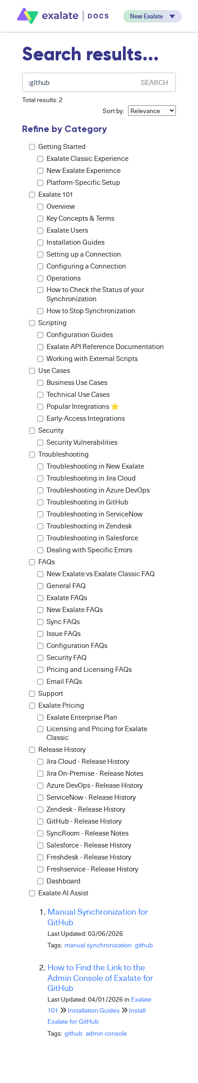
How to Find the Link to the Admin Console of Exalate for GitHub (100, 977)
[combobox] (78, 82)
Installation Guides (76, 242)
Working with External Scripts (92, 358)
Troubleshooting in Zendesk (89, 525)
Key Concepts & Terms (80, 218)
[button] (152, 16)
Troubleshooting (63, 454)
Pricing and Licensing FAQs (89, 669)
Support (50, 693)
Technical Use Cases (78, 394)
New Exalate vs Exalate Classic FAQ (101, 573)
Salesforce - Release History (89, 845)
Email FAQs (64, 681)
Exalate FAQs (67, 597)
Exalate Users (67, 230)
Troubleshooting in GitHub (87, 502)
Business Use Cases (77, 382)
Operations (64, 278)
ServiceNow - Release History (91, 797)
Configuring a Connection (86, 266)
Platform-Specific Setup (83, 182)
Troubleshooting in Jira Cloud (91, 478)
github (144, 944)
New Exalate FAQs (75, 609)
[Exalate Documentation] (63, 16)
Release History (62, 749)
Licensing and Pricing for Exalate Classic (97, 733)
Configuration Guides (80, 334)
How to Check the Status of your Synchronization (95, 294)
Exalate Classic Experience (87, 158)
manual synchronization (98, 944)
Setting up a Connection (84, 254)
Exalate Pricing (61, 705)
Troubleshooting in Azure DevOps (98, 490)
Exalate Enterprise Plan (82, 717)
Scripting (52, 322)
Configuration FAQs (77, 645)
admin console (106, 1033)
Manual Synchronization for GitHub (97, 916)
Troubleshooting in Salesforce (92, 537)
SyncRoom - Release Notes (87, 833)
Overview (61, 206)
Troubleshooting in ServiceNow (95, 514)
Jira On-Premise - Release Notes (95, 773)
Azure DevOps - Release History (95, 785)
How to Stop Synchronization (91, 310)
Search (154, 82)
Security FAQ (67, 657)
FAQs (46, 561)
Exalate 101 (55, 194)
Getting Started (62, 146)
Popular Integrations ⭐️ (83, 406)
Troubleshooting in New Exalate (95, 466)
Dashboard (64, 881)
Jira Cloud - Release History (88, 761)
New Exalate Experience (84, 170)
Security (51, 430)
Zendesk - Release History (86, 809)
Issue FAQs (64, 633)
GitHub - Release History (84, 821)
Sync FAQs (63, 621)
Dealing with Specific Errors (89, 549)
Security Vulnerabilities (82, 442)
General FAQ (66, 585)
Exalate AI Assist (63, 892)
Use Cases (54, 370)
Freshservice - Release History (92, 869)
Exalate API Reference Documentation (105, 346)
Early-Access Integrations (86, 418)
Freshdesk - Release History (89, 857)
